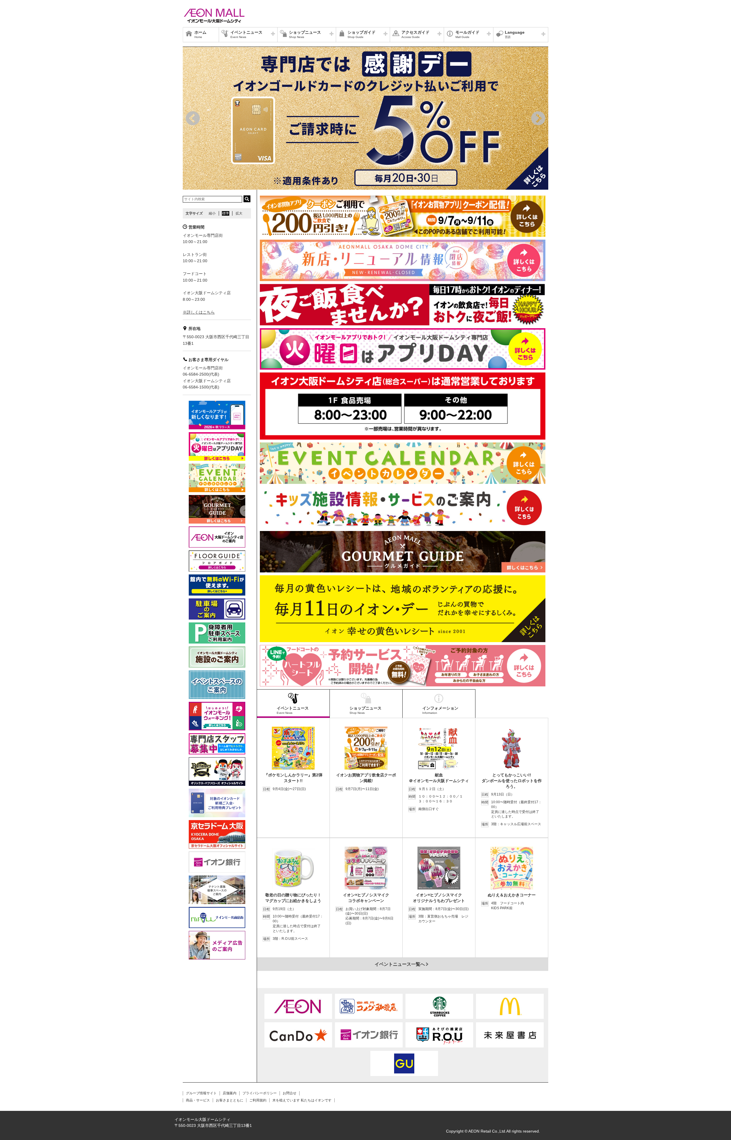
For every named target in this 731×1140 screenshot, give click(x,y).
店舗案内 (229, 1093)
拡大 (239, 213)
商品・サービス (198, 1100)
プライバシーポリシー (259, 1093)
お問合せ (289, 1093)
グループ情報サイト (201, 1093)
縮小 (212, 213)
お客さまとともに (229, 1100)
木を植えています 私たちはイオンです (302, 1100)
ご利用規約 (257, 1100)
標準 (225, 213)
